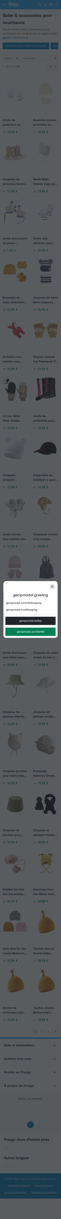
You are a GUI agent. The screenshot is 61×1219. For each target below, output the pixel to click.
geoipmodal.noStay (30, 620)
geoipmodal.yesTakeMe (30, 631)
